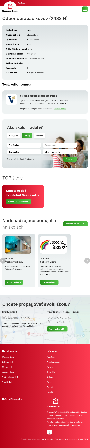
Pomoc (49, 382)
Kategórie (13, 136)
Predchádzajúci (3, 261)
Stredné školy (7, 367)
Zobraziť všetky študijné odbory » (20, 159)
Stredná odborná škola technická (38, 95)
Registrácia (51, 357)
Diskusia (50, 377)
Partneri (50, 387)
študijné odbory (60, 108)
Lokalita (39, 136)
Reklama (50, 367)
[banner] (10, 7)
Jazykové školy (8, 372)
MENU (85, 9)
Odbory (27, 136)
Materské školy (8, 357)
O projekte (51, 372)
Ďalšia (87, 261)
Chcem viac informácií (18, 202)
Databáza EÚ (23, 3)
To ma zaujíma (13, 282)
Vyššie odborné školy (10, 377)
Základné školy (8, 362)
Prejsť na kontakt (56, 329)
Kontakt (50, 392)
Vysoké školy (7, 382)
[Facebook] (49, 432)
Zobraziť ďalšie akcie (75, 224)
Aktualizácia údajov (54, 362)
